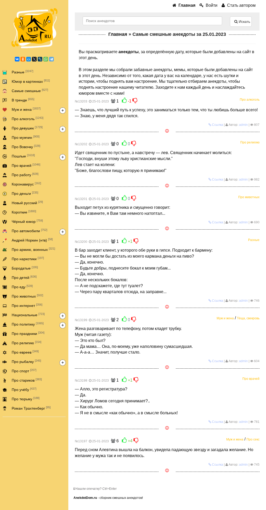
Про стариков (27, 380)
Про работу (25, 174)
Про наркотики (28, 258)
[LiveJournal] (40, 59)
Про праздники (28, 333)
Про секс (253, 439)
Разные (22, 72)
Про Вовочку (26, 146)
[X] (34, 59)
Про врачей (26, 165)
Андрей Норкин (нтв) (32, 240)
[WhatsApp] (45, 59)
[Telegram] (51, 59)
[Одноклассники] (23, 59)
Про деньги (25, 193)
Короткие (24, 212)
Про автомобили (29, 230)
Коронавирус (26, 184)
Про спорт (24, 370)
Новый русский (27, 202)
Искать (244, 21)
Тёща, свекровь (248, 318)
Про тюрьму (25, 398)
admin (243, 125)
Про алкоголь (27, 118)
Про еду (22, 286)
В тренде (23, 100)
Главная (117, 34)
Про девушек (27, 128)
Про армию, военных (33, 249)
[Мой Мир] (28, 59)
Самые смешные (30, 90)
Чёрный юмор (27, 221)
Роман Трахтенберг (31, 408)
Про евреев (25, 352)
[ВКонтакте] (17, 59)
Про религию (26, 342)
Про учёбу (24, 389)
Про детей (24, 277)
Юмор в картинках (31, 81)
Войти (210, 5)
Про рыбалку (26, 361)
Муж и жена (26, 109)
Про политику (28, 324)
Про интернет (27, 305)
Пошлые (23, 156)
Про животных (27, 296)
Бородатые (25, 268)
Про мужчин (25, 137)
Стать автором (240, 5)
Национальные (28, 314)
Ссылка (217, 125)
